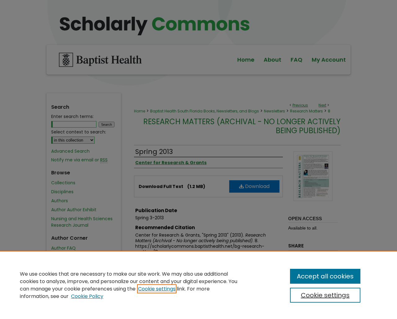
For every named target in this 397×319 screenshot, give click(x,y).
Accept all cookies (325, 276)
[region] (198, 285)
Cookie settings (157, 288)
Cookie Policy (87, 296)
